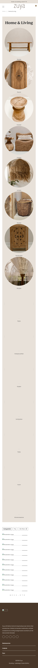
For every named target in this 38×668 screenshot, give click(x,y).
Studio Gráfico (25, 663)
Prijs (15, 529)
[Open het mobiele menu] (3, 6)
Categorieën (7, 529)
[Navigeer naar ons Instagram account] (7, 636)
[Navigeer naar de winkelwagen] (35, 7)
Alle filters (22, 529)
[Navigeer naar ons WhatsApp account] (17, 636)
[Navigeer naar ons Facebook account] (3, 636)
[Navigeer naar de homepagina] (19, 6)
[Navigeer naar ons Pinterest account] (14, 636)
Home (4, 11)
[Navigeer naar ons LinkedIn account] (10, 636)
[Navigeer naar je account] (32, 7)
